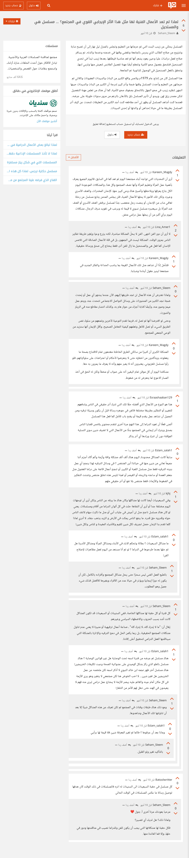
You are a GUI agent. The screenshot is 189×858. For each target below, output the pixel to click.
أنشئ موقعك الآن (47, 121)
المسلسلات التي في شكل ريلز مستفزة (32, 162)
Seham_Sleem (166, 33)
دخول (110, 134)
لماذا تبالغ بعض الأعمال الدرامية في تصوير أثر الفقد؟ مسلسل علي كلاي (32, 145)
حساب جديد (134, 134)
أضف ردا (130, 173)
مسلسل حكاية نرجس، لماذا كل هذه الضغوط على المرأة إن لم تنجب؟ (32, 171)
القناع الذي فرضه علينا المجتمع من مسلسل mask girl (32, 180)
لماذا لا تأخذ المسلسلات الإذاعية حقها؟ (32, 154)
